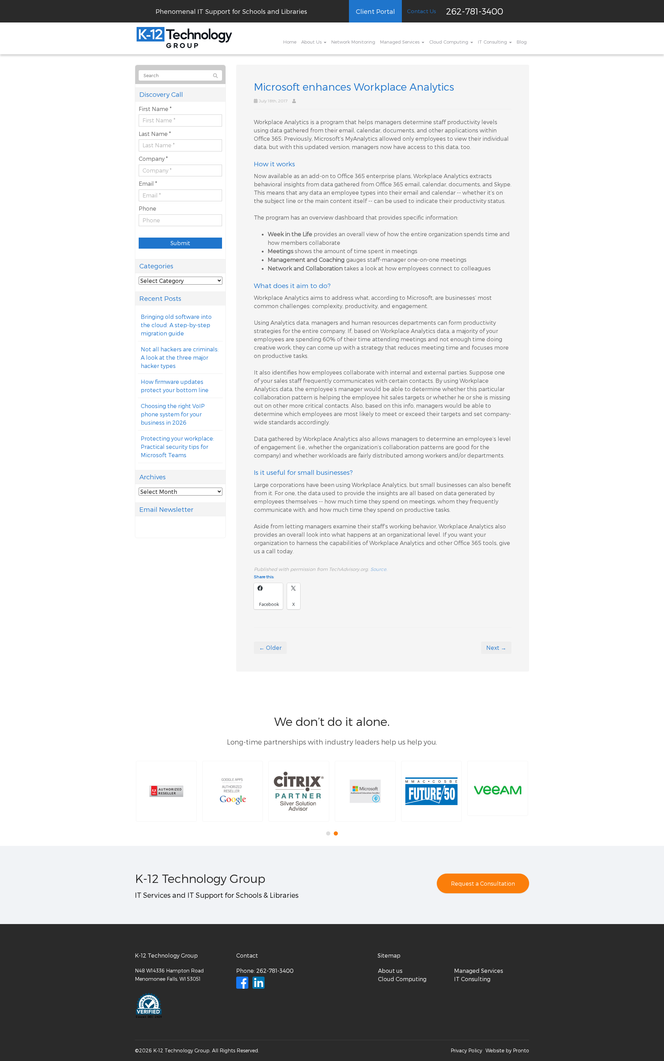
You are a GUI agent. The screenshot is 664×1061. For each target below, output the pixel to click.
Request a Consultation (483, 883)
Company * (153, 158)
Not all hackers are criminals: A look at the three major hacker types (180, 357)
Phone (147, 208)
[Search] (215, 75)
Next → (496, 647)
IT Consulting (493, 42)
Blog (522, 42)
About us (390, 970)
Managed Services (400, 42)
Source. (378, 569)
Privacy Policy (466, 1050)
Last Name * (155, 133)
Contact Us (421, 11)
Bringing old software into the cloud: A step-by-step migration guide (176, 324)
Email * (148, 183)
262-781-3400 (474, 11)
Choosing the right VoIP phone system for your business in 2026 (173, 414)
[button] (166, 791)
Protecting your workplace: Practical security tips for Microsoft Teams (177, 446)
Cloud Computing (449, 42)
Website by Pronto (507, 1050)
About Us (312, 42)
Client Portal (375, 11)
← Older (270, 647)
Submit (180, 243)
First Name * (155, 108)
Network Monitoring (353, 42)
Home (289, 42)
